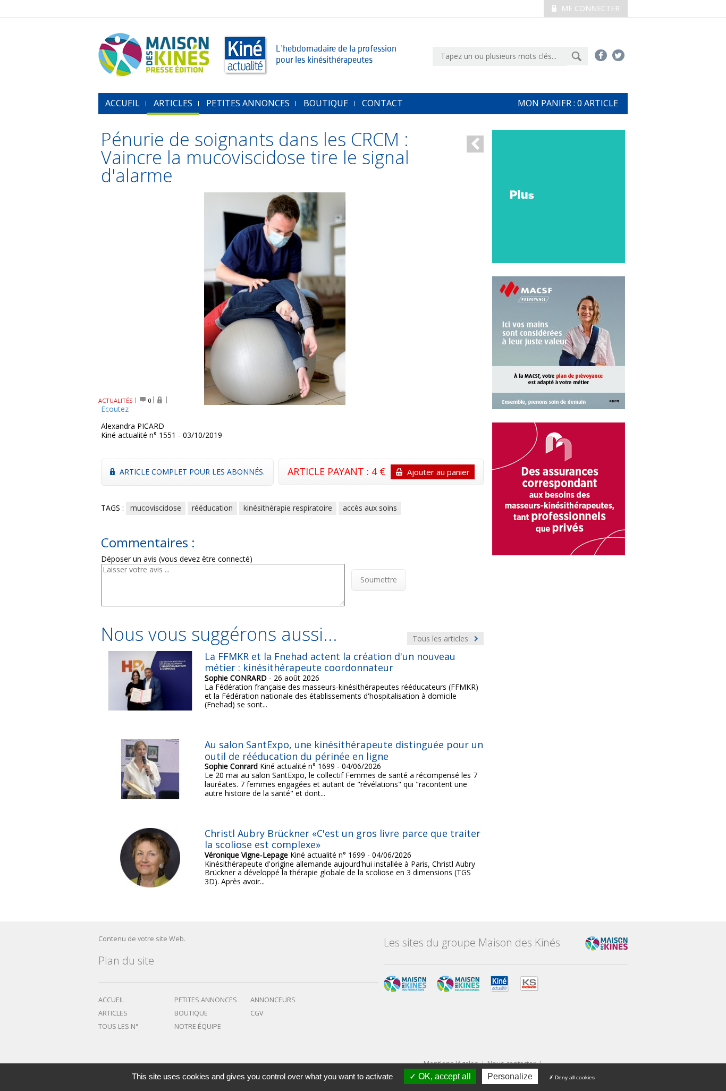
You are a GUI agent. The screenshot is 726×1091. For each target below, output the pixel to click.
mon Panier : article (568, 103)
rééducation (212, 508)
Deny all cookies (574, 1077)
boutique (191, 1013)
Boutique (325, 103)
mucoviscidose (155, 508)
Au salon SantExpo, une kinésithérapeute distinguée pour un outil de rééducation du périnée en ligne (344, 750)
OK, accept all (443, 1076)
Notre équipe (197, 1026)
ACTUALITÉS (115, 400)
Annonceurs (273, 999)
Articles (173, 103)
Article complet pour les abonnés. (191, 472)
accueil (122, 103)
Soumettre (378, 579)
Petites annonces (248, 103)
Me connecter (589, 8)
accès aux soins (370, 508)
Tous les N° (118, 1026)
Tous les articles (441, 638)
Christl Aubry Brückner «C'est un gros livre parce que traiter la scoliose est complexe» (342, 839)
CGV (257, 1013)
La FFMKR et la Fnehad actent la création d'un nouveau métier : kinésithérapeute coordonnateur (330, 662)
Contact (382, 103)
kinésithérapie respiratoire (287, 508)
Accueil (111, 999)
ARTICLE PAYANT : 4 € (379, 471)
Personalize (510, 1076)
